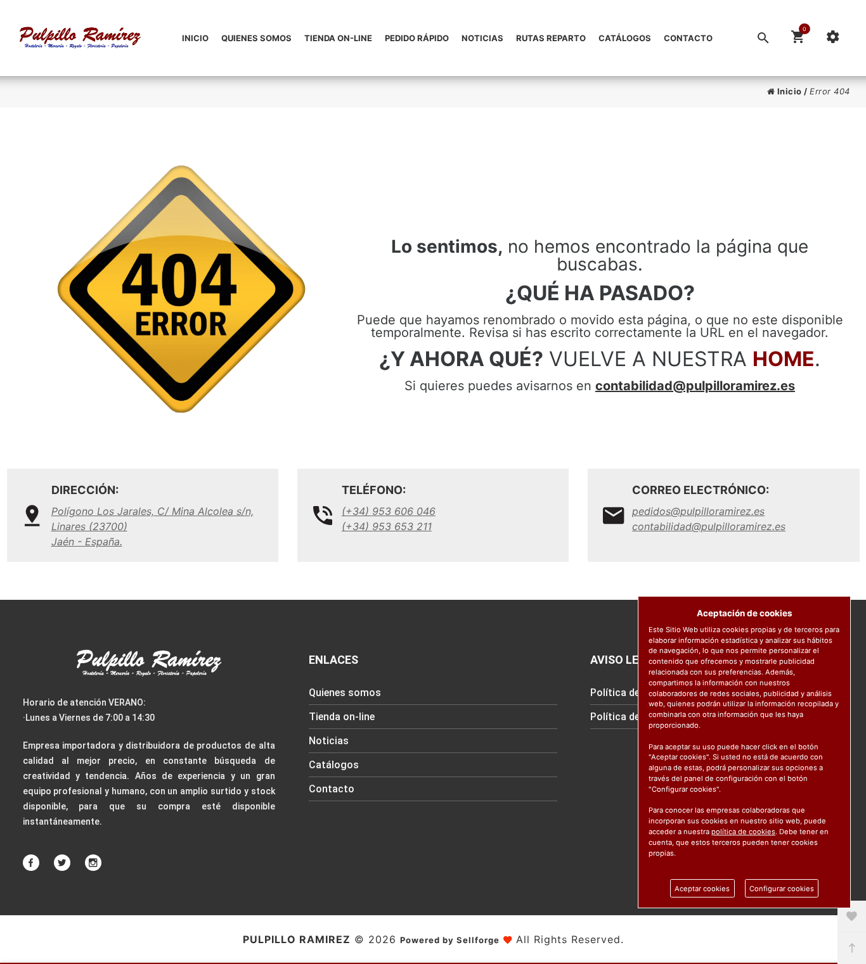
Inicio (195, 38)
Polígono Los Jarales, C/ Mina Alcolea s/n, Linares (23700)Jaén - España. (152, 526)
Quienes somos (256, 38)
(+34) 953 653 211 (387, 526)
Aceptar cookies (702, 888)
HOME (784, 358)
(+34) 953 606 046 (389, 511)
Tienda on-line (338, 38)
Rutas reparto (551, 38)
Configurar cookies (781, 888)
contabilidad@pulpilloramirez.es (695, 385)
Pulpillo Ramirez (297, 939)
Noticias (482, 38)
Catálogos (624, 38)
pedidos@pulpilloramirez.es (698, 511)
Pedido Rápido (417, 38)
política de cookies (743, 831)
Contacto (688, 38)
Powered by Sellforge (450, 940)
